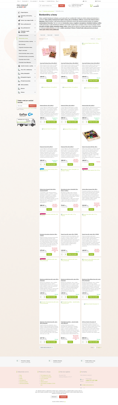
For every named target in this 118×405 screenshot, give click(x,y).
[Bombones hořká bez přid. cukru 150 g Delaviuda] (70, 268)
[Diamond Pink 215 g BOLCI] (70, 136)
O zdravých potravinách (46, 377)
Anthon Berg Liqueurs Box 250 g (89, 189)
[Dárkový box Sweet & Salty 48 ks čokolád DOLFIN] (49, 178)
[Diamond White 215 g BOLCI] (70, 94)
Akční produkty (24, 84)
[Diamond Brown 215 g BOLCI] (49, 94)
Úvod (40, 11)
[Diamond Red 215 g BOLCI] (91, 94)
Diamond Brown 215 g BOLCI (46, 105)
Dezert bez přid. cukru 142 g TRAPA (90, 234)
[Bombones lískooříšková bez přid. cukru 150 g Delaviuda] (91, 268)
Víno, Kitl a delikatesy (26, 69)
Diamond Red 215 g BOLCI (88, 105)
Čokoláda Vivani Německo (25, 62)
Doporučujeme (24, 12)
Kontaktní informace (51, 1)
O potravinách (25, 1)
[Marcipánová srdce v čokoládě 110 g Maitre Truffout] (70, 178)
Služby (20, 378)
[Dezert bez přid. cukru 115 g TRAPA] (70, 223)
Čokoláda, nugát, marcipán (25, 32)
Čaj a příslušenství (25, 28)
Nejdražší (57, 35)
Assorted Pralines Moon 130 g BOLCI (69, 63)
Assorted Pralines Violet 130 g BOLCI (91, 63)
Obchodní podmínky (24, 383)
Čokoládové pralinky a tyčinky (26, 41)
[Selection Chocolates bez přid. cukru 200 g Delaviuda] (49, 311)
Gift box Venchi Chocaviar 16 (89, 322)
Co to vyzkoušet (33, 1)
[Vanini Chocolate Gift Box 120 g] (91, 136)
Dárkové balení (44, 382)
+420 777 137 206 (76, 6)
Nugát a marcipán (23, 50)
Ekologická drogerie (26, 77)
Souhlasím (63, 397)
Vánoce (22, 92)
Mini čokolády (22, 44)
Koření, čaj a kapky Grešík (27, 20)
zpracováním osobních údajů (28, 108)
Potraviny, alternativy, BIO (26, 16)
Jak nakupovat (22, 380)
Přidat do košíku (93, 80)
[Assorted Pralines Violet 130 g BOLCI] (91, 52)
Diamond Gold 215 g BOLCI (46, 146)
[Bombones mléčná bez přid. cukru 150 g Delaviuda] (49, 268)
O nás (18, 1)
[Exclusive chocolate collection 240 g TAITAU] (49, 223)
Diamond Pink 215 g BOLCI (67, 146)
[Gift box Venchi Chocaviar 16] (91, 311)
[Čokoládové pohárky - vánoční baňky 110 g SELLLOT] (70, 311)
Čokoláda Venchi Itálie (24, 59)
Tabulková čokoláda (23, 35)
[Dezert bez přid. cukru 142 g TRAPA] (91, 223)
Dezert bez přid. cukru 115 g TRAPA (69, 234)
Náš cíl (42, 380)
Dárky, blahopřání (25, 73)
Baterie (23, 88)
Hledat (62, 5)
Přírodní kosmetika (25, 81)
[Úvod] (27, 5)
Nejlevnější (49, 35)
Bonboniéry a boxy (23, 38)
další (99, 39)
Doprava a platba (23, 382)
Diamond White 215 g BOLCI (67, 105)
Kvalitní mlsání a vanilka (27, 66)
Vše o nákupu (41, 1)
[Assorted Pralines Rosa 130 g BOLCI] (49, 52)
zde (65, 401)
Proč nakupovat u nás (46, 375)
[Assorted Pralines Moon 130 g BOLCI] (70, 52)
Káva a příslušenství (26, 24)
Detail (49, 80)
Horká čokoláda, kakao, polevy (26, 53)
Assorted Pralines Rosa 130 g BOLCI (48, 63)
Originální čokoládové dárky (25, 47)
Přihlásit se (33, 106)
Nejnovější (42, 35)
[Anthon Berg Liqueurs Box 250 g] (91, 178)
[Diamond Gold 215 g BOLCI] (49, 136)
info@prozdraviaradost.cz (88, 385)
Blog (57, 1)
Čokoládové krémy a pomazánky (26, 56)
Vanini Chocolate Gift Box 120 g (89, 146)
